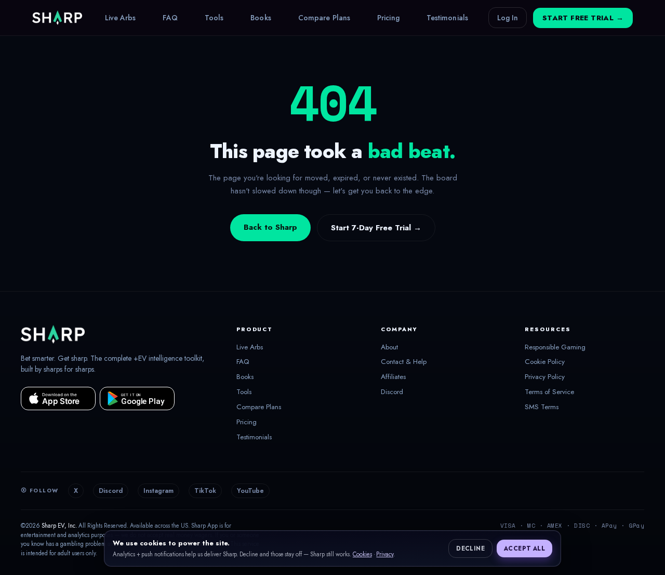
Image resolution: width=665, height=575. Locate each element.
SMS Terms (541, 407)
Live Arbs (120, 17)
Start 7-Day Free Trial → (376, 227)
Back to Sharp (270, 227)
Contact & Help (404, 362)
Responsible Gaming (555, 347)
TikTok (205, 490)
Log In (507, 17)
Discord (392, 392)
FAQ (170, 17)
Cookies (362, 554)
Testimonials (447, 17)
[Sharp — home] (57, 17)
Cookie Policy (545, 362)
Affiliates (393, 377)
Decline (470, 548)
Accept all (524, 548)
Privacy (384, 554)
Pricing (388, 17)
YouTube (250, 490)
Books (260, 17)
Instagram (158, 490)
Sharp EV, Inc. (59, 525)
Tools (214, 17)
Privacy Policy (545, 377)
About (389, 347)
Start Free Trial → (582, 18)
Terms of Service (549, 392)
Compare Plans (324, 17)
